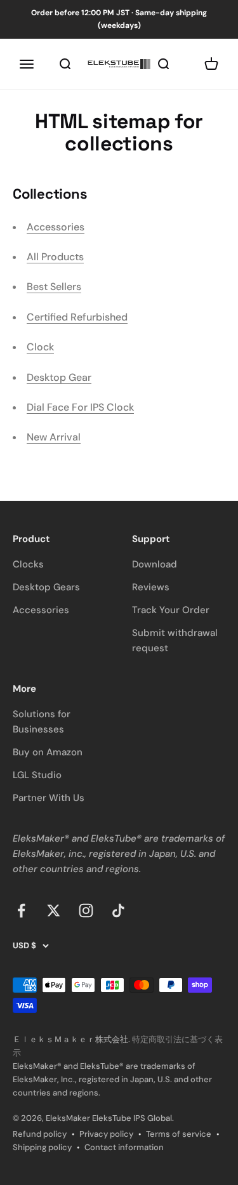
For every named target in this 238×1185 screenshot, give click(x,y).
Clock (40, 347)
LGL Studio (37, 775)
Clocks (28, 564)
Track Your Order (170, 610)
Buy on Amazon (48, 752)
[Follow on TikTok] (118, 910)
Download (154, 564)
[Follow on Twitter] (53, 910)
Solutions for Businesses (41, 722)
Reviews (150, 587)
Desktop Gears (46, 587)
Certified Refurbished (77, 317)
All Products (55, 256)
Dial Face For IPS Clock (80, 407)
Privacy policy (106, 1134)
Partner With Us (48, 797)
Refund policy (40, 1134)
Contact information (124, 1147)
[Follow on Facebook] (21, 910)
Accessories (55, 227)
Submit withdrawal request (175, 640)
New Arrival (54, 437)
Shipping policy (42, 1147)
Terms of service (178, 1134)
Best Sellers (54, 286)
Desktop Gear (59, 377)
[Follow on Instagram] (86, 910)
